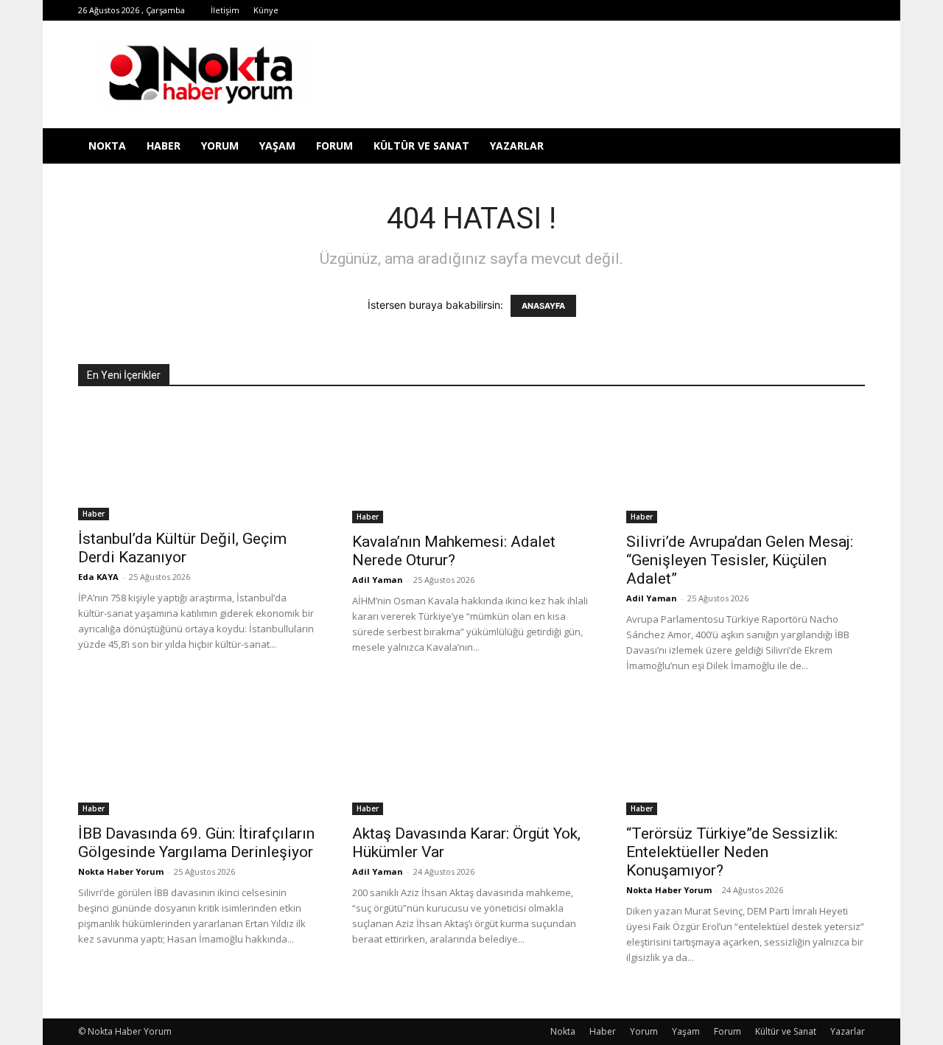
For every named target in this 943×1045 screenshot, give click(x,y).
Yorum (220, 146)
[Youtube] (805, 10)
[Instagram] (708, 10)
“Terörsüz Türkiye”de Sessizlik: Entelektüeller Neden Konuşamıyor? (732, 852)
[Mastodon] (854, 10)
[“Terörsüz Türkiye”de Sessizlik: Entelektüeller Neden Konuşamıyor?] (745, 756)
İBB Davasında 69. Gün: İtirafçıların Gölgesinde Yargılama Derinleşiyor (196, 843)
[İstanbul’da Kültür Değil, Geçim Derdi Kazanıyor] (197, 462)
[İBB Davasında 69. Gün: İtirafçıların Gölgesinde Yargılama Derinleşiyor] (197, 756)
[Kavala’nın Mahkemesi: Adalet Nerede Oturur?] (471, 464)
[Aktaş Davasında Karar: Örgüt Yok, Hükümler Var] (471, 756)
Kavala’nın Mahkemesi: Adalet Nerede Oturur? (453, 551)
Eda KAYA (98, 576)
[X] (757, 10)
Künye (265, 9)
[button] (847, 147)
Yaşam (277, 146)
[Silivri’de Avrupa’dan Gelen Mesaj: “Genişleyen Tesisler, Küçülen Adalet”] (745, 464)
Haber (163, 146)
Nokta (107, 146)
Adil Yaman (377, 579)
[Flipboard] (684, 10)
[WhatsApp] (781, 10)
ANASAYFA (543, 306)
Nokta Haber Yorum (121, 871)
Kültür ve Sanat (421, 146)
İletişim (225, 9)
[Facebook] (659, 10)
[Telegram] (732, 10)
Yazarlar (517, 146)
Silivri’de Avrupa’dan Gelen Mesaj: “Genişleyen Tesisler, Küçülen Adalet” (739, 560)
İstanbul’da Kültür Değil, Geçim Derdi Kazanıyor (182, 548)
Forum (334, 146)
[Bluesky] (829, 10)
